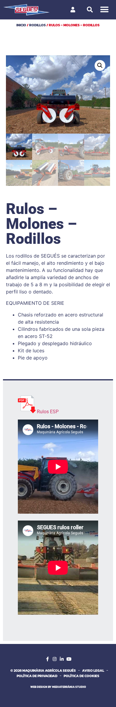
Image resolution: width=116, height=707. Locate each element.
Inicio (21, 25)
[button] (104, 9)
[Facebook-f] (47, 659)
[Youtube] (68, 659)
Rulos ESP (48, 411)
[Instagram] (54, 659)
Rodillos (37, 25)
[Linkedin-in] (61, 659)
